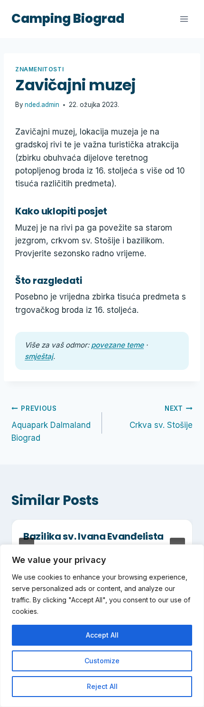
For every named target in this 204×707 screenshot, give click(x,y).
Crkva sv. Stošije (161, 417)
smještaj (39, 356)
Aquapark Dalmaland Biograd (51, 424)
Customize (102, 661)
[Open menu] (184, 18)
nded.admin (42, 104)
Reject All (102, 686)
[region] (102, 625)
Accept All (102, 635)
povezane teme (117, 344)
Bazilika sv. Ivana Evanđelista (93, 536)
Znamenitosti (39, 69)
